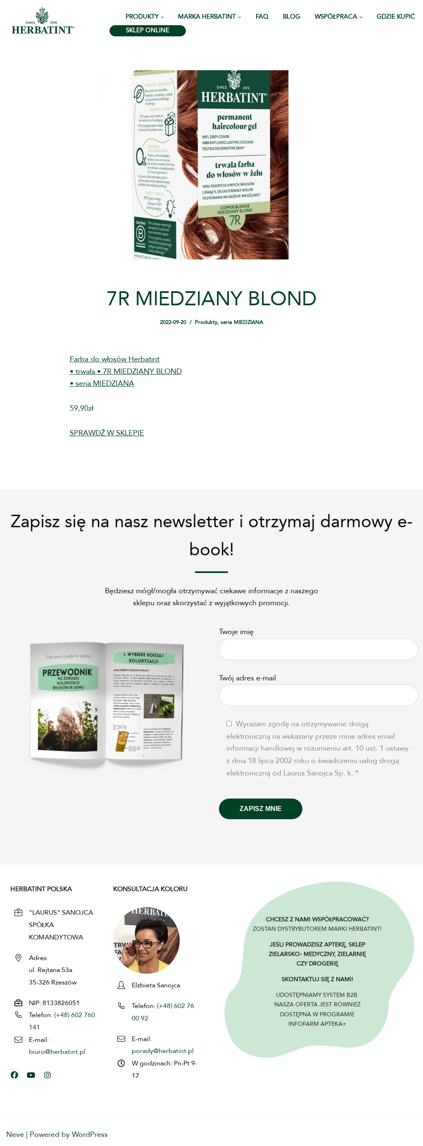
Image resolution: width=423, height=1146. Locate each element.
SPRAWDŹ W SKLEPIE (107, 433)
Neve (15, 1135)
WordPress (90, 1135)
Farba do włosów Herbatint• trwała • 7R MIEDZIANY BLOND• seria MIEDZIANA (126, 372)
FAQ (262, 17)
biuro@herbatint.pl (57, 1052)
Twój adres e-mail (247, 678)
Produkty (206, 322)
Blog (291, 17)
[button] (162, 17)
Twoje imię (236, 632)
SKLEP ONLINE (147, 31)
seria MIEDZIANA (242, 322)
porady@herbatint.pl (163, 1051)
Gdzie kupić (396, 17)
